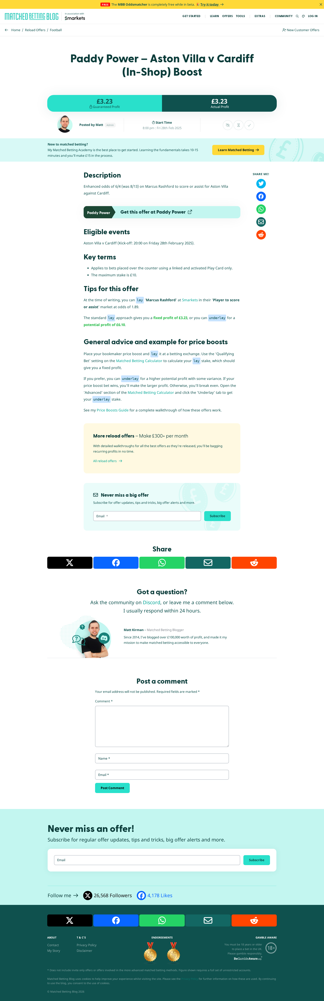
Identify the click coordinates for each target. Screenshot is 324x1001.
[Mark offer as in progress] (238, 125)
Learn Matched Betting (236, 150)
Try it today (209, 4)
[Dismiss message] (321, 4)
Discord (151, 602)
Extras (260, 16)
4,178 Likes (160, 895)
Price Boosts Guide (113, 410)
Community (284, 16)
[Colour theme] (303, 16)
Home (15, 30)
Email (103, 775)
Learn (214, 16)
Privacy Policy (87, 945)
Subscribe (217, 516)
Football (56, 30)
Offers (227, 16)
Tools (240, 16)
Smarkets (190, 300)
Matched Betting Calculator (139, 360)
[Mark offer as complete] (249, 125)
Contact (53, 945)
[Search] (297, 16)
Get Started (191, 16)
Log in (313, 16)
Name (104, 758)
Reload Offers (35, 30)
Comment (104, 701)
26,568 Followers (113, 895)
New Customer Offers (302, 30)
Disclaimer (84, 950)
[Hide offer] (227, 125)
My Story (53, 950)
